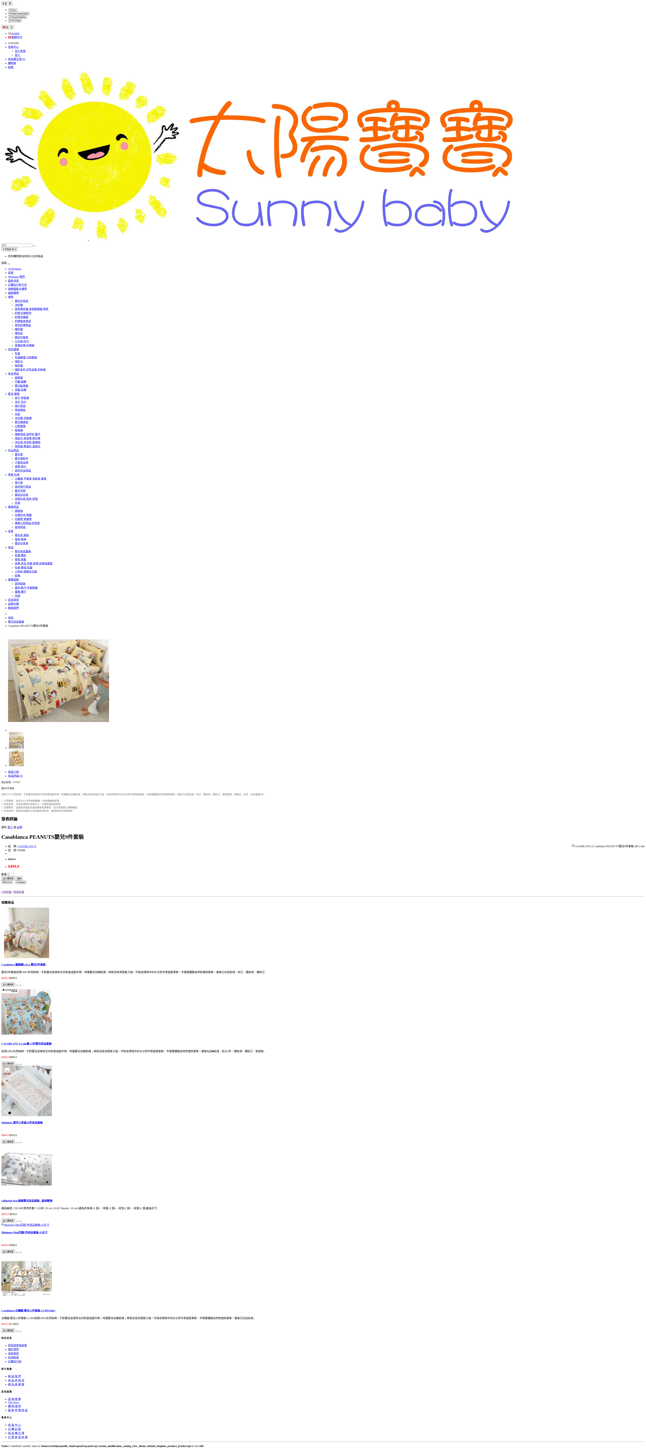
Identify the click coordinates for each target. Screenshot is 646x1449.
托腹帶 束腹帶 (23, 519)
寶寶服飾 (13, 579)
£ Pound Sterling (17, 17)
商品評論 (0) (15, 775)
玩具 (17, 503)
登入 (17, 55)
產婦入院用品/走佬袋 (27, 523)
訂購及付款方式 (17, 284)
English (15, 33)
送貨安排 (13, 599)
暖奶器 (19, 329)
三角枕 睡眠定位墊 (26, 571)
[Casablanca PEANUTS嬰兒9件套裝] (58, 730)
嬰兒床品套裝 (23, 551)
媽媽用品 (13, 507)
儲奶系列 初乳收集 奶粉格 (30, 369)
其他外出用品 (23, 470)
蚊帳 (17, 575)
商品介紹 (13, 771)
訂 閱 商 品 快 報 (18, 1437)
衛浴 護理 (14, 393)
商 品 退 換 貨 (16, 1380)
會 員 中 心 (14, 1425)
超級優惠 (13, 292)
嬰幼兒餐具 (21, 337)
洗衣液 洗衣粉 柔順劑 (27, 442)
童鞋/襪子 (20, 591)
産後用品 (20, 527)
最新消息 (13, 280)
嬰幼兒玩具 (21, 494)
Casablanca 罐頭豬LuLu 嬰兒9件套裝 (23, 964)
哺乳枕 (19, 333)
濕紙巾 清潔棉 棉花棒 (27, 438)
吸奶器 (19, 365)
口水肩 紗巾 (22, 341)
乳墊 (17, 353)
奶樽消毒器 (21, 317)
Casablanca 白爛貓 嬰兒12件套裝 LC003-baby (28, 1310)
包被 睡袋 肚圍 (23, 567)
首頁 (10, 272)
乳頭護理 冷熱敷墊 (26, 357)
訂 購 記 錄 (14, 1429)
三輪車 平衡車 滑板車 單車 (30, 478)
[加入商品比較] (20, 985)
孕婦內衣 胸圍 (23, 515)
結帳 (19, 878)
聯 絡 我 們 (14, 1376)
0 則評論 (6, 892)
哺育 (10, 297)
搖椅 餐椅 (20, 539)
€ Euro (12, 10)
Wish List (7, 882)
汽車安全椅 (21, 462)
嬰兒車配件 (21, 458)
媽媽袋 (19, 511)
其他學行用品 (23, 486)
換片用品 (20, 406)
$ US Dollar (15, 20)
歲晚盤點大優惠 (17, 288)
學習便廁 (20, 410)
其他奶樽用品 (23, 325)
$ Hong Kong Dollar (18, 13)
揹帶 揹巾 (20, 466)
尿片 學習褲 (22, 397)
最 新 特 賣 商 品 (18, 1410)
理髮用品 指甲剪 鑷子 (27, 434)
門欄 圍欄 (20, 381)
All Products (14, 268)
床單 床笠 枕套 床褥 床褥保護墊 (33, 563)
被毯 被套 (20, 559)
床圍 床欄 (20, 389)
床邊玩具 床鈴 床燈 (26, 498)
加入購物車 (8, 878)
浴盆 (17, 414)
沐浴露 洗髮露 (23, 418)
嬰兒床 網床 (22, 535)
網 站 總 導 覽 (16, 1384)
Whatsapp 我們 (16, 276)
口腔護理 (20, 426)
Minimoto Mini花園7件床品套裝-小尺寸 (24, 1232)
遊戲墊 (19, 377)
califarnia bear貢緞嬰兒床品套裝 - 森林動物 (26, 1200)
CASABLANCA (26, 846)
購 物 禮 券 (14, 1406)
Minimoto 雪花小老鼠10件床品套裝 (22, 1122)
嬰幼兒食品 (21, 301)
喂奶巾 (19, 361)
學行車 (19, 482)
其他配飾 (20, 583)
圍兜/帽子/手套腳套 (26, 587)
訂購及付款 (15, 1361)
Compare (20, 882)
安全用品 (13, 373)
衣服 (17, 595)
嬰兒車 (19, 454)
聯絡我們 (13, 608)
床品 (10, 547)
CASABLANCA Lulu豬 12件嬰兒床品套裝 (26, 1043)
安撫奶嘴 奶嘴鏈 (24, 345)
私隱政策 (13, 1357)
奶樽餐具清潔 (23, 321)
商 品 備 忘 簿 (16, 1433)
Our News (13, 1402)
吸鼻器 (19, 430)
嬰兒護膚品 (21, 422)
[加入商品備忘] (17, 985)
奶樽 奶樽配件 (23, 313)
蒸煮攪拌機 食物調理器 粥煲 (31, 309)
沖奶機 (19, 305)
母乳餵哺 (13, 349)
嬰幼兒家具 (21, 543)
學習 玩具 (14, 474)
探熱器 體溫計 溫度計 (27, 446)
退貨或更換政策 (17, 1345)
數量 (4, 874)
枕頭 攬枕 (20, 555)
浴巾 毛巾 (20, 402)
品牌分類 (13, 603)
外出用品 (13, 450)
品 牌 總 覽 (14, 1399)
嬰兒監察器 (21, 385)
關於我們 (13, 1349)
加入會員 (20, 51)
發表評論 (18, 892)
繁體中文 (16, 37)
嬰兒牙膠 (20, 490)
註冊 (19, 827)
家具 (10, 531)
